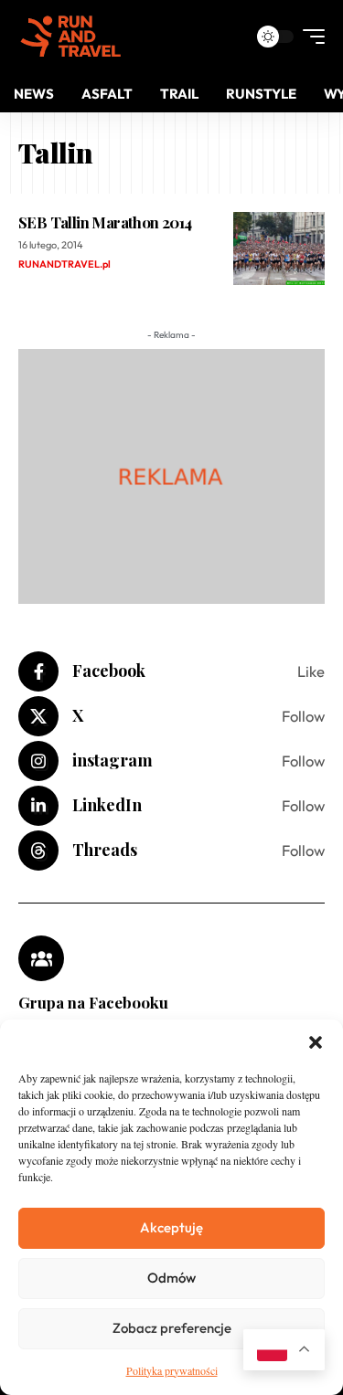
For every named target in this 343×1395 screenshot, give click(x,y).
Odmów (171, 1277)
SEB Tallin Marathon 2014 (104, 222)
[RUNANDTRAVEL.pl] (70, 36)
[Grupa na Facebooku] (41, 958)
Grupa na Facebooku (93, 1002)
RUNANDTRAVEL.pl (64, 264)
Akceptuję (171, 1227)
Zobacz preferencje (172, 1328)
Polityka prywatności (172, 1370)
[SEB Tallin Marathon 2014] (279, 248)
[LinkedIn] (171, 806)
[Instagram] (171, 761)
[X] (171, 716)
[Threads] (171, 850)
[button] (315, 1042)
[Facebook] (171, 671)
